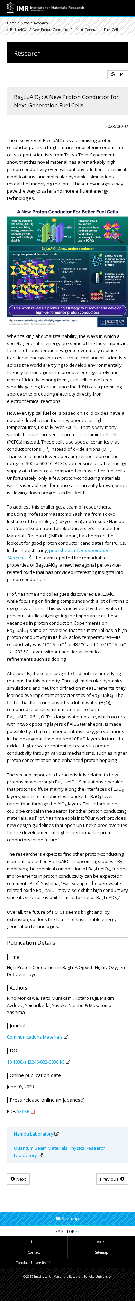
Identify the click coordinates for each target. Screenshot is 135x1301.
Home (11, 23)
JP (120, 74)
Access (101, 1241)
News (25, 23)
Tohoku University (31, 1262)
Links (33, 1241)
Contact (34, 1252)
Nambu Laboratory (33, 1134)
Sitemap (101, 1252)
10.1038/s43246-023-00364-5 (36, 1062)
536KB (23, 1111)
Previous (109, 1179)
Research (41, 23)
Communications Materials (35, 1037)
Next (21, 1179)
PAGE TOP (64, 1231)
